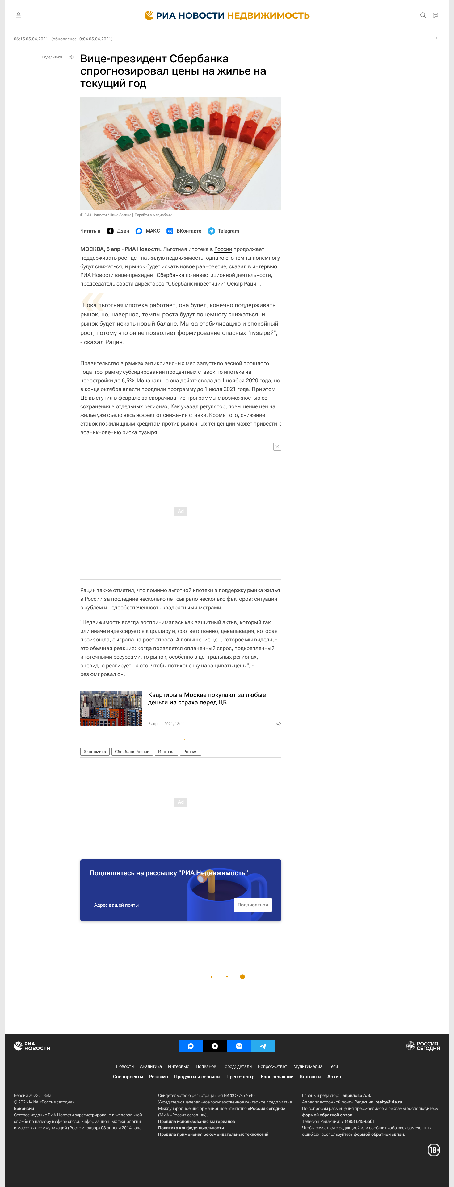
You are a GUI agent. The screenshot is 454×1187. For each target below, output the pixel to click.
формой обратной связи (327, 1114)
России (223, 249)
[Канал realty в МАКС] (191, 1046)
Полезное (206, 1066)
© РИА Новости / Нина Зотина (105, 215)
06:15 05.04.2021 (31, 38)
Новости (125, 1066)
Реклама (158, 1076)
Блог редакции (277, 1076)
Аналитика (151, 1066)
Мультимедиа (307, 1066)
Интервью (179, 1066)
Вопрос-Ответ (272, 1066)
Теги (333, 1066)
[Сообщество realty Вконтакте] (239, 1046)
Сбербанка (170, 275)
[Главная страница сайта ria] (180, 15)
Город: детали (237, 1066)
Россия (190, 751)
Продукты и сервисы (197, 1076)
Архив (334, 1076)
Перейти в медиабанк (153, 215)
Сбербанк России (132, 751)
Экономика (95, 751)
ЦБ (83, 397)
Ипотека (166, 751)
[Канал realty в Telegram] (263, 1046)
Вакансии (24, 1108)
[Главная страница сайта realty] (227, 15)
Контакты (310, 1076)
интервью (264, 266)
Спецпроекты (128, 1076)
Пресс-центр (240, 1076)
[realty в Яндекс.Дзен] (215, 1046)
